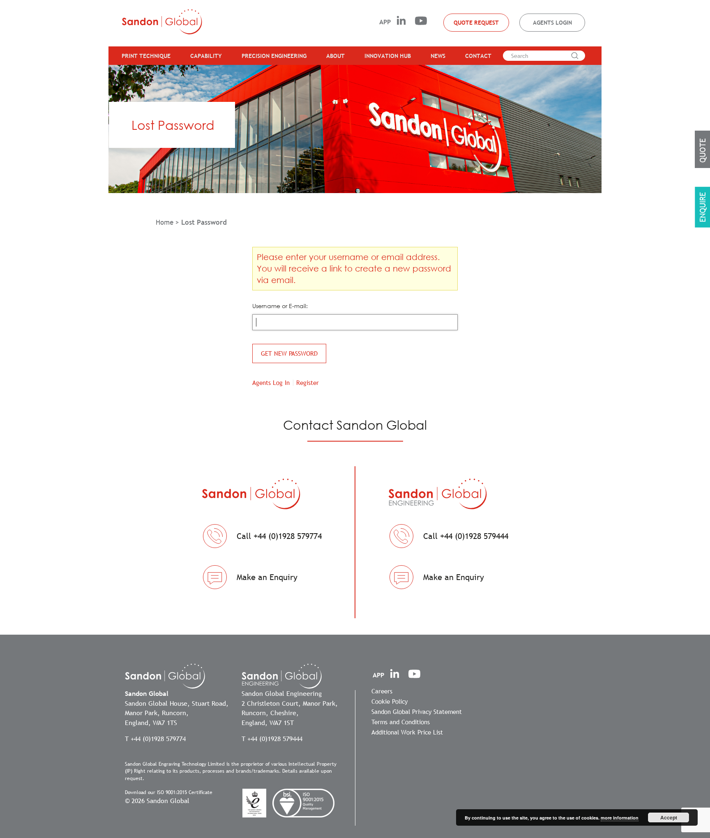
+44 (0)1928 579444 (274, 738)
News (438, 56)
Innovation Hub (387, 56)
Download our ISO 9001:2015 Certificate (168, 792)
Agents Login (552, 22)
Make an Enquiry (267, 577)
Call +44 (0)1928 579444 (465, 536)
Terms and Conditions (400, 722)
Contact (478, 56)
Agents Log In (271, 383)
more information (620, 818)
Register (307, 383)
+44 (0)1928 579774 (158, 738)
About (335, 56)
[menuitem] (142, 55)
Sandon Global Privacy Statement (416, 711)
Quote (703, 150)
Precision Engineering (274, 56)
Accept (668, 817)
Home (164, 222)
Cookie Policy (389, 701)
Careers (381, 691)
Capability (206, 56)
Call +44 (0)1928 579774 (279, 536)
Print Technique (146, 56)
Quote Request (476, 22)
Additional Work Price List (407, 732)
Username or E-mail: (280, 306)
